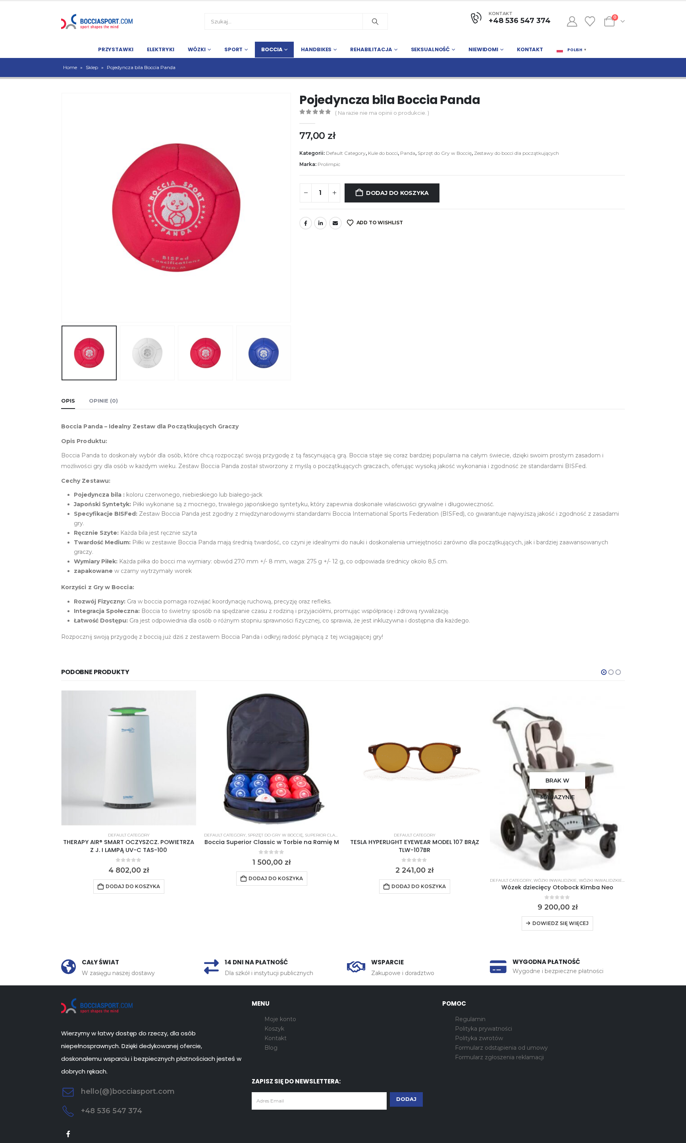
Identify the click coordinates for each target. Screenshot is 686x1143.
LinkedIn (320, 223)
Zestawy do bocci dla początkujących (516, 153)
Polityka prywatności (483, 1028)
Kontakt (530, 49)
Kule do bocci (383, 153)
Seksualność (430, 49)
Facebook (305, 223)
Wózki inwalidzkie (555, 880)
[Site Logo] (97, 21)
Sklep (92, 67)
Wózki (197, 49)
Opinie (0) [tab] (103, 400)
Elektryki (160, 49)
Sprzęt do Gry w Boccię (445, 153)
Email (335, 223)
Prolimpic (329, 164)
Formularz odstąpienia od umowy (501, 1047)
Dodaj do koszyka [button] (133, 886)
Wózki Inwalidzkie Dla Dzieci (613, 880)
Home (70, 67)
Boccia (271, 49)
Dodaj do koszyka (397, 193)
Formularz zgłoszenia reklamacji (499, 1057)
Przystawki (115, 49)
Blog (270, 1047)
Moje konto (280, 1019)
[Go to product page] (128, 757)
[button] (63, 208)
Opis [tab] (68, 400)
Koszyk (274, 1028)
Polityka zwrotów (479, 1038)
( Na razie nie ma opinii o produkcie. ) (382, 113)
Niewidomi (483, 49)
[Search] (375, 21)
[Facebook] (68, 1134)
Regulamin (470, 1019)
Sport (233, 49)
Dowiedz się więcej (560, 923)
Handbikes (316, 49)
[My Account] (572, 21)
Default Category (346, 153)
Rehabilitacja (371, 49)
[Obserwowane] (590, 21)
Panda (407, 153)
